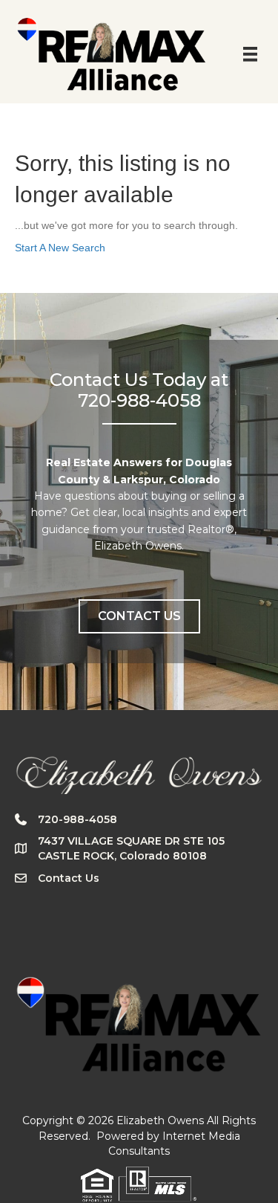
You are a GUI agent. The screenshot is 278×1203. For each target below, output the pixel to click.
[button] (139, 616)
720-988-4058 (77, 819)
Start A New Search (60, 248)
